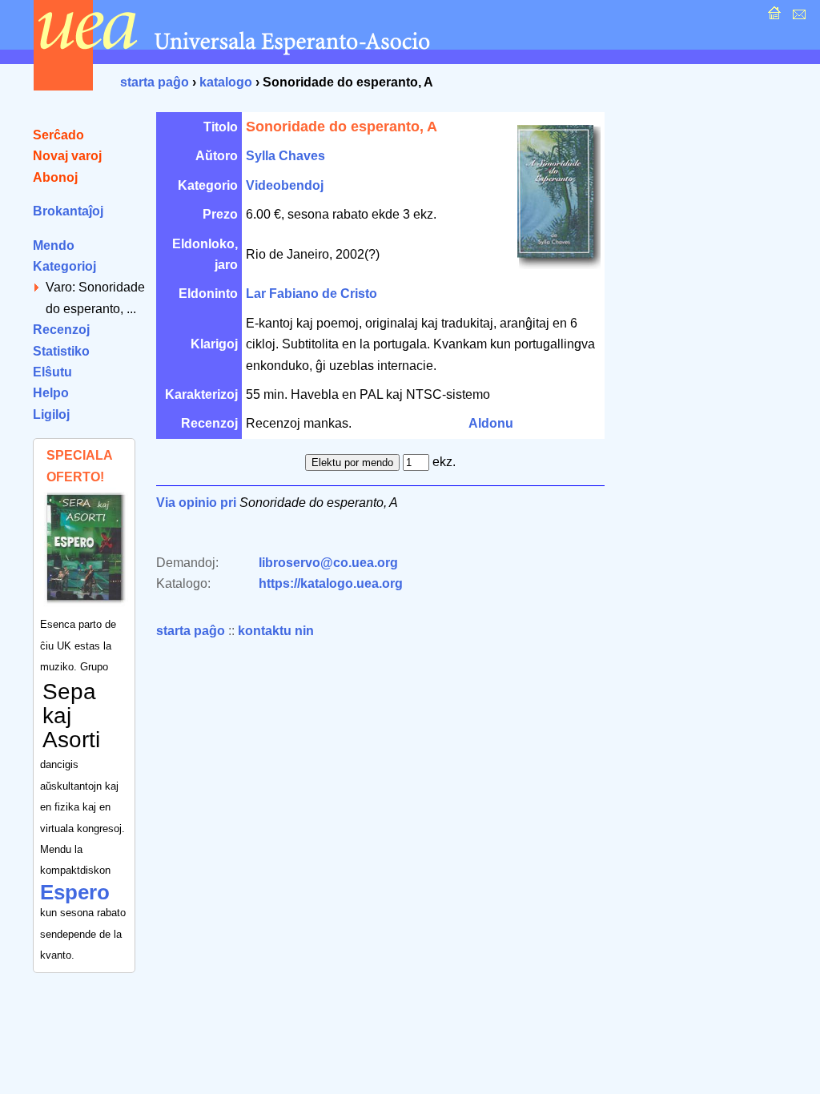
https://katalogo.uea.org (331, 583)
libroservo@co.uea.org (328, 562)
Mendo (53, 245)
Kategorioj (64, 266)
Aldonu (490, 423)
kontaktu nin (276, 630)
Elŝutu (52, 372)
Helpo (51, 393)
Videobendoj (285, 185)
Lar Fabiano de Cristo (311, 293)
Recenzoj (61, 329)
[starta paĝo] (772, 17)
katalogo (225, 82)
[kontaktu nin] (797, 17)
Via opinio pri (196, 502)
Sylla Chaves (285, 156)
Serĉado (58, 135)
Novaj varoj (67, 156)
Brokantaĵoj (68, 211)
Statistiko (61, 351)
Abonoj (55, 177)
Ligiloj (51, 414)
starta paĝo (154, 82)
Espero (75, 892)
